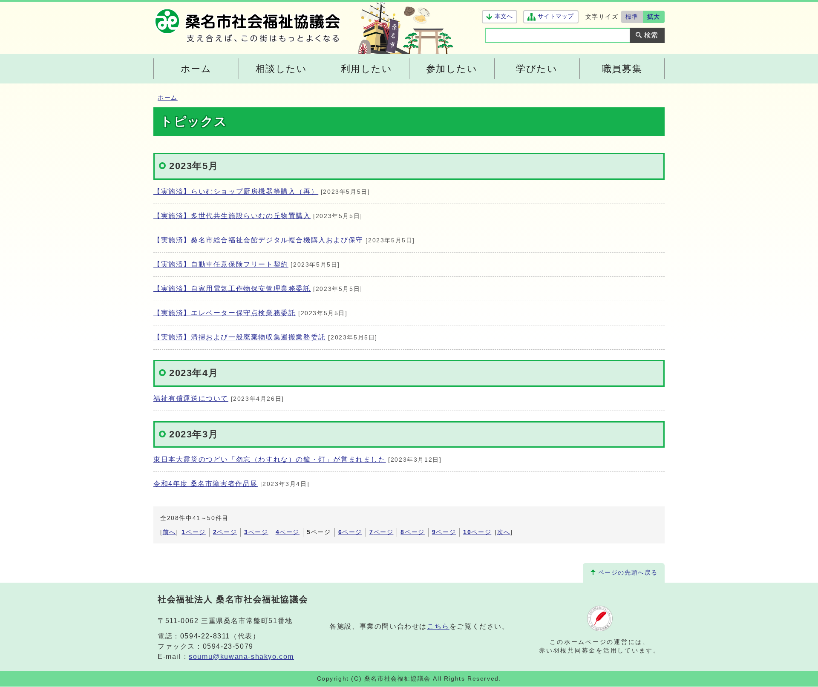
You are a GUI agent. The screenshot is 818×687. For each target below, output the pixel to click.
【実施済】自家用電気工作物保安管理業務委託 (232, 288)
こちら (438, 626)
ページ (193, 532)
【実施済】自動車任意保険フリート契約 (220, 264)
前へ (169, 532)
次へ (503, 532)
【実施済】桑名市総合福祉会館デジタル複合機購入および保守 (258, 240)
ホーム (168, 98)
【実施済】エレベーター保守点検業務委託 (224, 312)
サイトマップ (555, 16)
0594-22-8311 (205, 636)
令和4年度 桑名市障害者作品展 (205, 483)
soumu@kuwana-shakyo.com (241, 656)
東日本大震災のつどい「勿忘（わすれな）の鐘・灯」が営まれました (269, 459)
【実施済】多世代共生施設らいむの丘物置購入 (232, 215)
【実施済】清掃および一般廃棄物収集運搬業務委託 (239, 337)
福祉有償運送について (190, 398)
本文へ (504, 16)
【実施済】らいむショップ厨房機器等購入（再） (235, 191)
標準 (632, 16)
